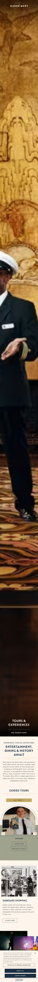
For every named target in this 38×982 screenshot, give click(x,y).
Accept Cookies (20, 975)
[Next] (35, 833)
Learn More (19, 844)
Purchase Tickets (19, 849)
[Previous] (3, 833)
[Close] (35, 953)
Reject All (20, 971)
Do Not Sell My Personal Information (19, 965)
